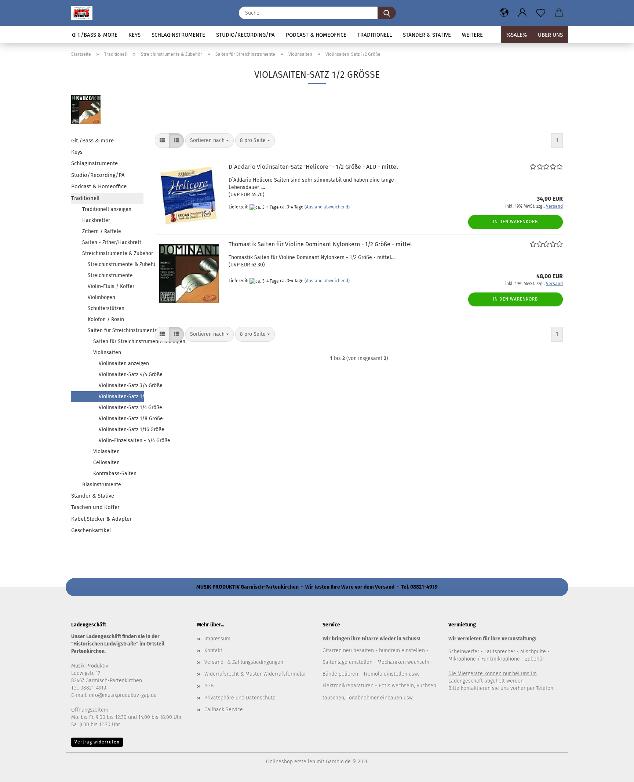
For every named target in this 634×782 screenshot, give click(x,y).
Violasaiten (106, 451)
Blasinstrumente (101, 484)
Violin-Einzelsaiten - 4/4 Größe (121, 440)
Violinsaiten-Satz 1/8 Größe (121, 418)
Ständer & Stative (427, 35)
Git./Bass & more (94, 35)
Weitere (472, 35)
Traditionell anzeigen (106, 209)
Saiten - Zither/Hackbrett (111, 242)
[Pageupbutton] (614, 771)
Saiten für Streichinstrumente (115, 330)
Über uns (550, 35)
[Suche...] (387, 13)
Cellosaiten (106, 462)
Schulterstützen (106, 308)
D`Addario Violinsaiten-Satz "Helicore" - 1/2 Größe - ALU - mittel (313, 166)
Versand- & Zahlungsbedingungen (243, 662)
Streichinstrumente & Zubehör (112, 253)
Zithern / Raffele (101, 231)
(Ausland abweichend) (327, 207)
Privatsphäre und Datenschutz (239, 698)
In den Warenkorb (515, 221)
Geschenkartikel (91, 530)
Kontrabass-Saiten (114, 473)
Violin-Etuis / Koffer (111, 286)
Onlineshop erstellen (290, 762)
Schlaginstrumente (178, 35)
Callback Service (223, 709)
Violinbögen (101, 297)
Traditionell (374, 35)
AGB (209, 686)
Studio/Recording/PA (245, 35)
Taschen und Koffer (95, 507)
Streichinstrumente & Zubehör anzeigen (115, 264)
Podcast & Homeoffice (316, 35)
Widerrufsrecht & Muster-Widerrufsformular (255, 674)
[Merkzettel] (541, 13)
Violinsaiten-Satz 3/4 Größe (121, 385)
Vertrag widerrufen (97, 742)
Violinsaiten (107, 352)
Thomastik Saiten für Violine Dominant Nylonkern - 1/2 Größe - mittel (320, 244)
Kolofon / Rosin (106, 319)
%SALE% (516, 35)
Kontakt (213, 650)
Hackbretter (96, 220)
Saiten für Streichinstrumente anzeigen (118, 341)
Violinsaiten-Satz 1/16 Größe (121, 429)
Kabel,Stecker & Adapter (101, 519)
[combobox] (209, 140)
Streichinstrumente (110, 275)
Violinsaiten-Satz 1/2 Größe (121, 396)
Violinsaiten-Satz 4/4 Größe (121, 374)
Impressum (217, 639)
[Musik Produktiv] (84, 13)
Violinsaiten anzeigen (121, 363)
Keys (134, 35)
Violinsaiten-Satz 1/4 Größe (121, 407)
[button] (504, 13)
